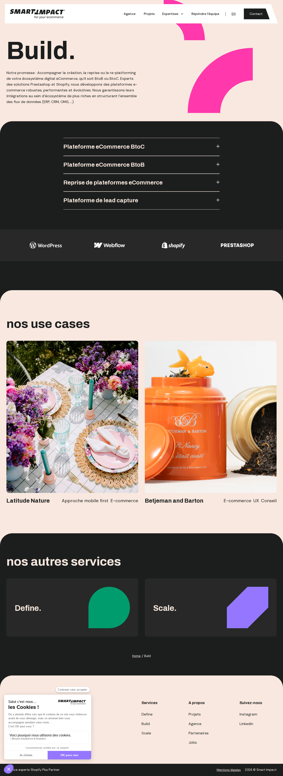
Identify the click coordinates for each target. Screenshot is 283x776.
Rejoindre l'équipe (205, 14)
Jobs (193, 742)
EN (234, 14)
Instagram (248, 714)
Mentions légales (229, 770)
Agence (129, 14)
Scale (146, 733)
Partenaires (199, 733)
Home (136, 656)
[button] (173, 14)
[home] (38, 14)
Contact (256, 14)
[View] (72, 417)
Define (147, 714)
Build (146, 723)
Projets (149, 14)
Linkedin (246, 723)
